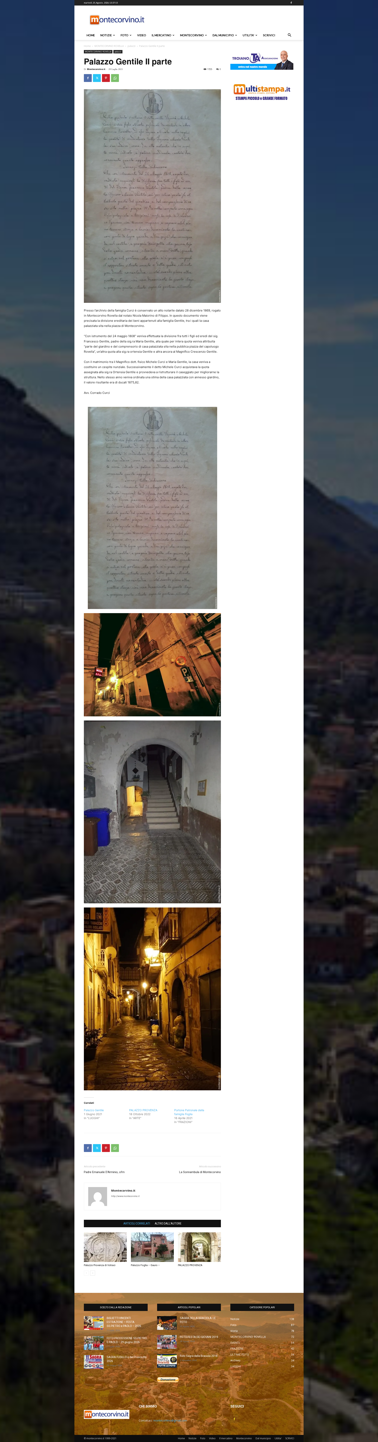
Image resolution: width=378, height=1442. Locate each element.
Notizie (106, 35)
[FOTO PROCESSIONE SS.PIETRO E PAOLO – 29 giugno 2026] (94, 1343)
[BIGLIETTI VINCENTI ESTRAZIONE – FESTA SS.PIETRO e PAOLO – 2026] (94, 1323)
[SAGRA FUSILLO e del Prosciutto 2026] (94, 1362)
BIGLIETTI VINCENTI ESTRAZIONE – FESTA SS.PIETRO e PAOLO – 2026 (124, 1322)
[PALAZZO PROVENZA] (199, 1247)
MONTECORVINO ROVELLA (109, 46)
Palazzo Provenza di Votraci (99, 1265)
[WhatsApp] (115, 78)
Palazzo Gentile (94, 1110)
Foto (124, 35)
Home (91, 35)
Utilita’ (248, 35)
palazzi (131, 46)
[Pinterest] (106, 78)
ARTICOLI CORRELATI (136, 1223)
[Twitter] (97, 78)
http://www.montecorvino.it (125, 1196)
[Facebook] (291, 3)
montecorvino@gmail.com (170, 1420)
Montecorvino (192, 35)
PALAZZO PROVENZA (143, 1110)
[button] (289, 35)
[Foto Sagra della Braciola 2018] (167, 1361)
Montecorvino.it (96, 69)
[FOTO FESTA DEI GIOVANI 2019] (167, 1342)
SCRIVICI (269, 35)
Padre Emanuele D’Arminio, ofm (104, 1172)
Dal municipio (223, 35)
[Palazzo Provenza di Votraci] (105, 1247)
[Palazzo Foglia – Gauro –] (152, 1247)
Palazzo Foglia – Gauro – (145, 1265)
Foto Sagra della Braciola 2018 (199, 1355)
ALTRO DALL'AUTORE (168, 1223)
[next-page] (92, 1273)
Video (141, 35)
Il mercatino (161, 35)
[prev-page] (86, 1273)
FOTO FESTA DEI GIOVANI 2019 (199, 1337)
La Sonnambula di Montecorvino (200, 1172)
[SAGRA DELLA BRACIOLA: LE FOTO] (167, 1323)
